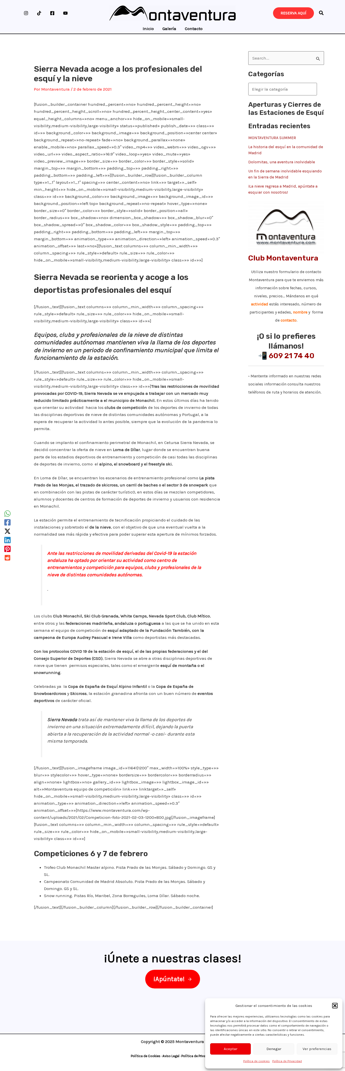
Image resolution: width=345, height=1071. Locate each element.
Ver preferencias (317, 1049)
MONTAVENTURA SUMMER (272, 137)
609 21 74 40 (291, 355)
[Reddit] (7, 558)
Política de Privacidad (287, 1061)
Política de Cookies (145, 1056)
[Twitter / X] (7, 531)
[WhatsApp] (7, 513)
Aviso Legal (170, 1056)
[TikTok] (39, 13)
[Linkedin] (7, 540)
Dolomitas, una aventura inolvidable (281, 162)
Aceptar (230, 1049)
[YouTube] (65, 13)
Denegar (273, 1049)
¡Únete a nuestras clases (171, 958)
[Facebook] (52, 13)
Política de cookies (256, 1061)
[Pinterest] (7, 549)
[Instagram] (26, 13)
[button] (334, 1005)
